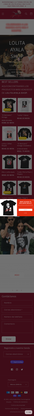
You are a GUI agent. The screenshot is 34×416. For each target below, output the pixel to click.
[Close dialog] (33, 200)
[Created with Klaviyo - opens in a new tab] (17, 216)
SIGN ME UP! (25, 209)
